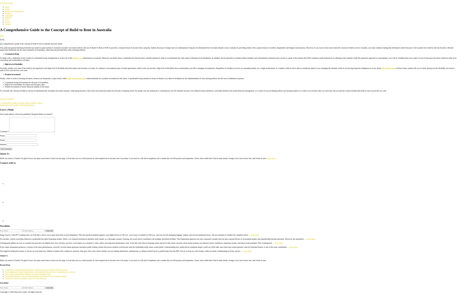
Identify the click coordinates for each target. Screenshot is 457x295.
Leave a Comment (7, 99)
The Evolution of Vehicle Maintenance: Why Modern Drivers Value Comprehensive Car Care (40, 272)
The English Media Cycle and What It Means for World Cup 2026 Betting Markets (36, 276)
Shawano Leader (6, 3)
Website (3, 144)
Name (2, 136)
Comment (4, 132)
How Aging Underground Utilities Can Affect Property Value (28, 274)
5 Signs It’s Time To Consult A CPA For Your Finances (25, 278)
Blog (2, 36)
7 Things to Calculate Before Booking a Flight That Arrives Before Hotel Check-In (36, 270)
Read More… (272, 158)
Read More (255, 235)
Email (2, 140)
